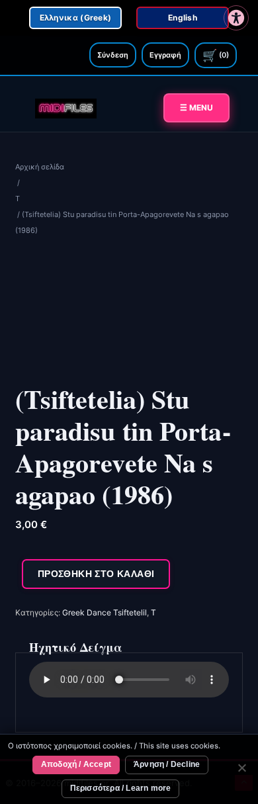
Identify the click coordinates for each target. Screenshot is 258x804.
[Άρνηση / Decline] (241, 769)
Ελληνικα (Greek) (76, 17)
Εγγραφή (165, 55)
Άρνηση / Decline (167, 764)
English (182, 17)
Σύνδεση (112, 55)
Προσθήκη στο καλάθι (96, 573)
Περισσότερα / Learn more (120, 788)
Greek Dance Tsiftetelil (104, 612)
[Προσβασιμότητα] (236, 17)
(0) (215, 55)
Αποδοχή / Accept (76, 764)
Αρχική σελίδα (39, 166)
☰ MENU (196, 107)
